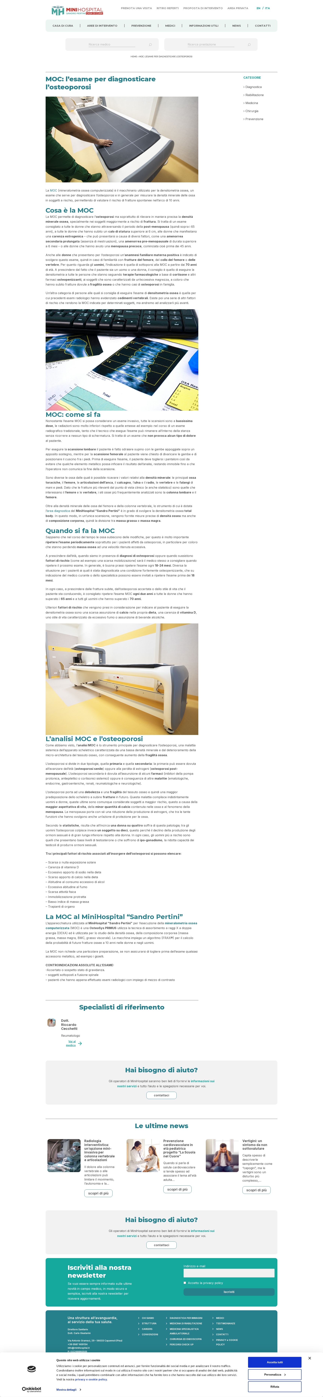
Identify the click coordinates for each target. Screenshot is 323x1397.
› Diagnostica (252, 87)
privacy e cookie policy (91, 1379)
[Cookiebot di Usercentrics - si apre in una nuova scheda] (31, 1390)
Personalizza (272, 1374)
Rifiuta (274, 1386)
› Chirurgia (250, 111)
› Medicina (250, 103)
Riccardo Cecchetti (69, 1027)
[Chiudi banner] (309, 1358)
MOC (53, 190)
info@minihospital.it (79, 1347)
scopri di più (98, 1193)
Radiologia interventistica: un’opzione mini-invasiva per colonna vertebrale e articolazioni (99, 1150)
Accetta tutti (275, 1362)
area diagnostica (58, 511)
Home (134, 56)
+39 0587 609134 (77, 1344)
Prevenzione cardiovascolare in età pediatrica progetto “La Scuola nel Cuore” (179, 1148)
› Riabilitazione (253, 95)
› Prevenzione (253, 119)
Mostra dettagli (66, 1389)
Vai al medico (71, 1043)
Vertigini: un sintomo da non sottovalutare (254, 1144)
